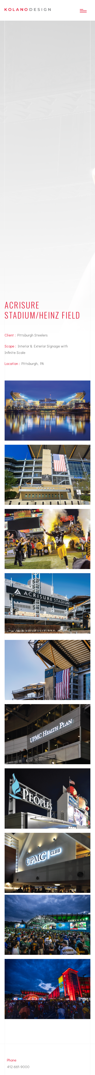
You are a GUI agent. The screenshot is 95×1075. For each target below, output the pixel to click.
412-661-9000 (18, 1066)
